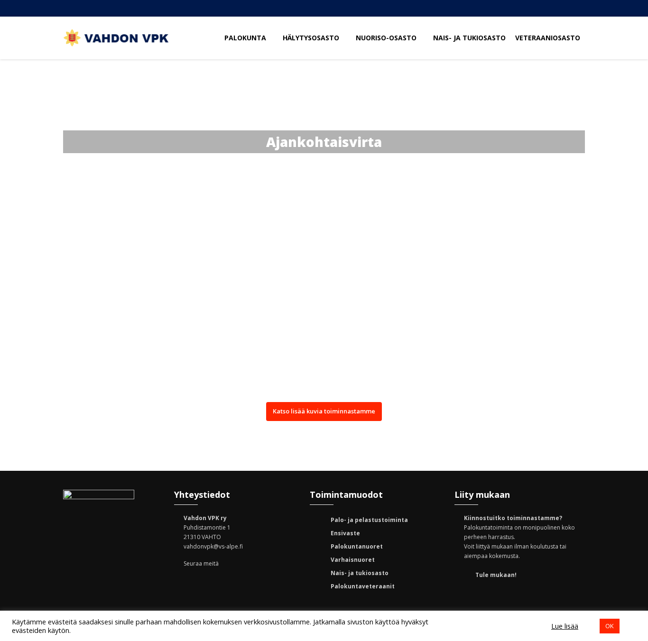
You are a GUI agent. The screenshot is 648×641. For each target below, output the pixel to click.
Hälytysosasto (312, 37)
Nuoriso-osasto (387, 37)
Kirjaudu (570, 8)
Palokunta (246, 37)
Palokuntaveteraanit (363, 586)
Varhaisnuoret (353, 560)
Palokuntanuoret (357, 546)
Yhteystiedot (542, 8)
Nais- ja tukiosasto (469, 37)
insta (514, 8)
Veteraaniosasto (547, 37)
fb (485, 8)
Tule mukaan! (496, 575)
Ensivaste (345, 533)
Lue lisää (564, 626)
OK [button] (609, 626)
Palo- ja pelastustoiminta (369, 520)
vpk (249, 583)
